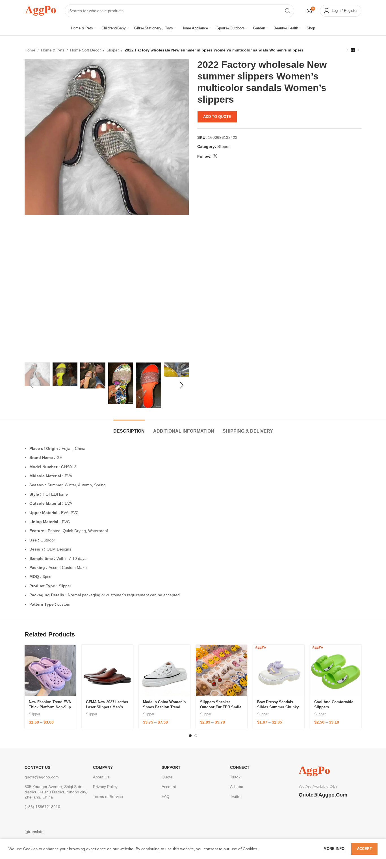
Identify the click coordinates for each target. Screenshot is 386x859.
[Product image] (50, 670)
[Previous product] (347, 50)
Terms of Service (108, 796)
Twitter (236, 796)
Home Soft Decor (85, 50)
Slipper (113, 50)
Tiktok (235, 777)
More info (335, 849)
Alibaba (236, 786)
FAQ (166, 796)
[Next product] (358, 50)
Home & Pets (52, 50)
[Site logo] (40, 10)
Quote (167, 777)
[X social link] (215, 156)
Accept (364, 849)
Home (30, 50)
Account (169, 786)
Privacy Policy (105, 786)
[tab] (129, 428)
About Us (101, 777)
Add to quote (217, 117)
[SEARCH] (287, 10)
